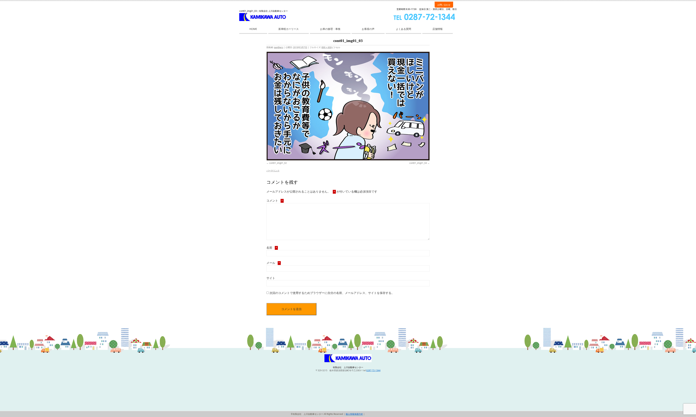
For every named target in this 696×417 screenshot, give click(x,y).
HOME (253, 29)
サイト (270, 278)
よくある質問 (403, 29)
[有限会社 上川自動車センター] (348, 361)
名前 (271, 248)
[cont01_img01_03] (348, 106)
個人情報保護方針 (354, 414)
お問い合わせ (443, 4)
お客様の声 (368, 29)
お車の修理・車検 (330, 29)
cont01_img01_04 (418, 163)
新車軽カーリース (288, 29)
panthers (278, 47)
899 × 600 (327, 47)
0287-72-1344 (373, 370)
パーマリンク (272, 170)
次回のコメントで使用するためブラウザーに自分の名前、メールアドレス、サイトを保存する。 (332, 293)
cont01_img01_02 (278, 163)
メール (273, 263)
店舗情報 (437, 29)
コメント (274, 201)
